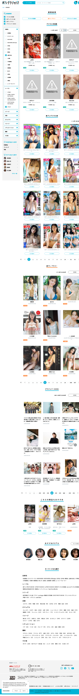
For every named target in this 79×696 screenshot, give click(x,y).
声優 (62, 633)
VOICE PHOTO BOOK (58, 595)
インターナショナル (61, 612)
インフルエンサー (71, 635)
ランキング (6, 147)
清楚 (36, 620)
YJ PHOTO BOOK (39, 587)
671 (74, 493)
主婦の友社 (9, 55)
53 (75, 259)
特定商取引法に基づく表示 (35, 686)
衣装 (6, 115)
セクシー (28, 620)
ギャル (72, 612)
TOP (3, 7)
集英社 (8, 52)
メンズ (51, 644)
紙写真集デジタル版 (28, 595)
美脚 (67, 610)
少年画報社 (9, 61)
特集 (5, 149)
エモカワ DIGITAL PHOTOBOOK (10, 103)
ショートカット (56, 610)
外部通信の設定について (48, 686)
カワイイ (66, 618)
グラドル (28, 633)
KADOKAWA (9, 39)
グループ (42, 627)
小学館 (8, 58)
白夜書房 (9, 77)
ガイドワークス (10, 36)
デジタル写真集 (10, 17)
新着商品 (6, 145)
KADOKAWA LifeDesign (12, 42)
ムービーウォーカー (11, 83)
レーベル (7, 88)
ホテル (50, 627)
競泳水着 (44, 604)
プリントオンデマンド (70, 595)
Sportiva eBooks (53, 589)
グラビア (9, 106)
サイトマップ (75, 686)
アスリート (57, 637)
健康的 (27, 612)
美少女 (27, 618)
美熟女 (45, 618)
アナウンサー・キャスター (54, 635)
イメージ (7, 123)
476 (48, 493)
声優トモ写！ (26, 597)
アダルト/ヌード (67, 637)
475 (44, 493)
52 (71, 259)
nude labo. (39, 597)
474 (40, 493)
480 (64, 493)
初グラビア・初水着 (39, 644)
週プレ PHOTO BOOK (28, 587)
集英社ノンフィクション (41, 589)
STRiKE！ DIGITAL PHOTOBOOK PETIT (11, 99)
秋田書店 (9, 33)
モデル (55, 633)
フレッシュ (37, 612)
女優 (46, 633)
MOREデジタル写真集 (60, 587)
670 (70, 493)
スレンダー (28, 610)
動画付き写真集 (48, 595)
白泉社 (8, 74)
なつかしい (55, 618)
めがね (53, 604)
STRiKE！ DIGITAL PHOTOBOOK (11, 95)
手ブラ (27, 644)
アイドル (38, 633)
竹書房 (8, 64)
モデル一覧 (14, 173)
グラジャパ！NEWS (11, 24)
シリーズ (7, 111)
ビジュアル (7, 119)
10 (65, 259)
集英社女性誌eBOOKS (28, 589)
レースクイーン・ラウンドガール (34, 635)
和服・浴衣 (63, 604)
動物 (58, 644)
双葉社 (8, 80)
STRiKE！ (9, 92)
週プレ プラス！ (10, 21)
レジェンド (39, 637)
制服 (36, 604)
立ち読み (32, 70)
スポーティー (48, 612)
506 (71, 382)
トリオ (33, 627)
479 (60, 493)
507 (75, 382)
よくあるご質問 (58, 686)
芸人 (48, 637)
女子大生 (71, 633)
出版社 (6, 29)
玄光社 (8, 45)
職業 (6, 131)
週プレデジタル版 (11, 19)
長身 (74, 610)
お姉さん (36, 618)
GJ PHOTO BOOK (49, 587)
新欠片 (8, 71)
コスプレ (27, 604)
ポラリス (32, 597)
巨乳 (38, 610)
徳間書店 (9, 67)
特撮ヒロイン (28, 637)
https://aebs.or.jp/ (21, 678)
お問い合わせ (67, 686)
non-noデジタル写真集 (73, 587)
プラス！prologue (39, 595)
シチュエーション (9, 127)
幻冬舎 (8, 48)
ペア (26, 627)
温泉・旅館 (60, 627)
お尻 (46, 610)
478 (56, 493)
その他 (6, 135)
